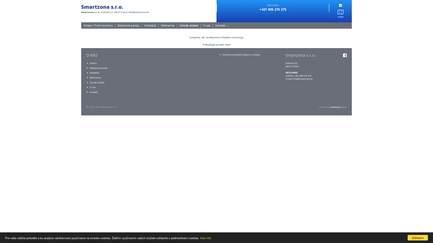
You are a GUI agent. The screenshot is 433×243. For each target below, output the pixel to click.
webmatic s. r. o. (339, 107)
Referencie (168, 25)
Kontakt (220, 25)
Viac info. (206, 238)
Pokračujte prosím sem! (216, 44)
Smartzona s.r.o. (102, 6)
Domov (93, 63)
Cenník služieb (188, 25)
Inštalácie (150, 25)
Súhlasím (418, 238)
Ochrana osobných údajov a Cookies (241, 54)
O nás (206, 25)
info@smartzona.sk (139, 12)
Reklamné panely (128, 25)
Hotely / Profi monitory (98, 25)
